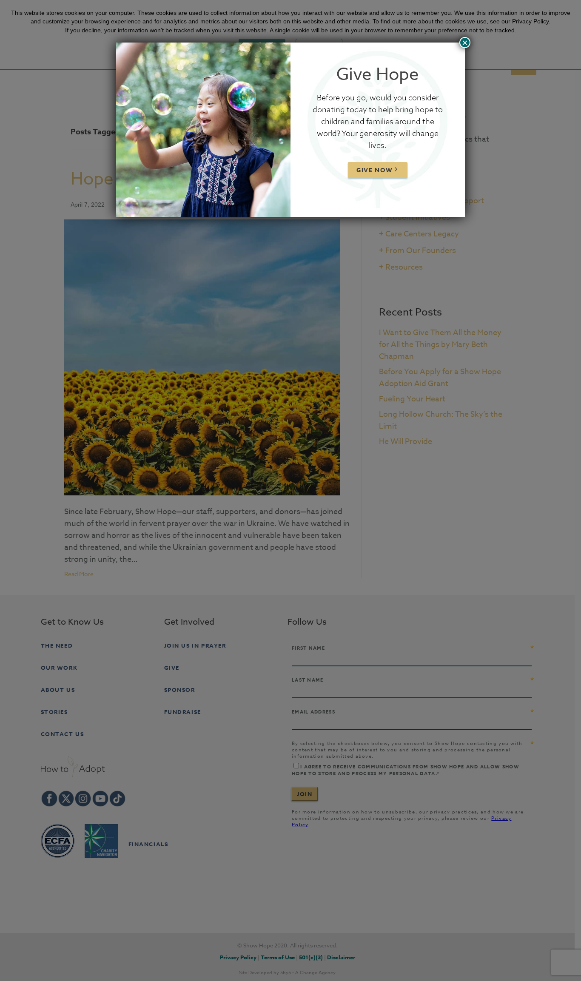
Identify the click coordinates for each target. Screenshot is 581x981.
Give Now (374, 170)
